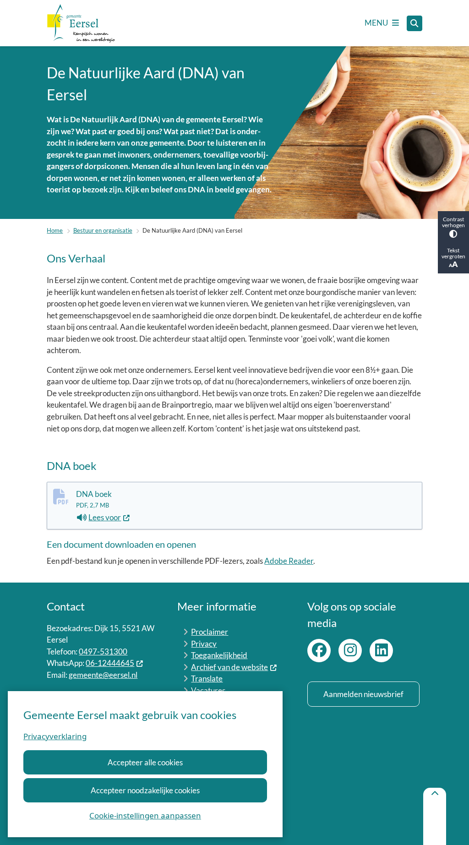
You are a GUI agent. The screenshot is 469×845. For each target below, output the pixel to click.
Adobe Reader (288, 561)
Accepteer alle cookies (145, 762)
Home (55, 230)
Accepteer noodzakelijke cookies (145, 790)
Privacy (204, 644)
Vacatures (208, 690)
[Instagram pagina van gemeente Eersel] (350, 650)
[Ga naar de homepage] (81, 23)
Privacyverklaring (55, 736)
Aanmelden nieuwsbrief (363, 694)
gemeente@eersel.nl (103, 675)
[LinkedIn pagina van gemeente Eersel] (381, 650)
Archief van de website (229, 667)
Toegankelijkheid (219, 655)
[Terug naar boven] (434, 816)
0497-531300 (103, 651)
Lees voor (109, 517)
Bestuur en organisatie (102, 230)
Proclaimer (209, 632)
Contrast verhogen (453, 222)
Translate (207, 678)
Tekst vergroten (453, 253)
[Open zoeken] (414, 23)
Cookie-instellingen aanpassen (145, 815)
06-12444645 (110, 663)
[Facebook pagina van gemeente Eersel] (319, 650)
